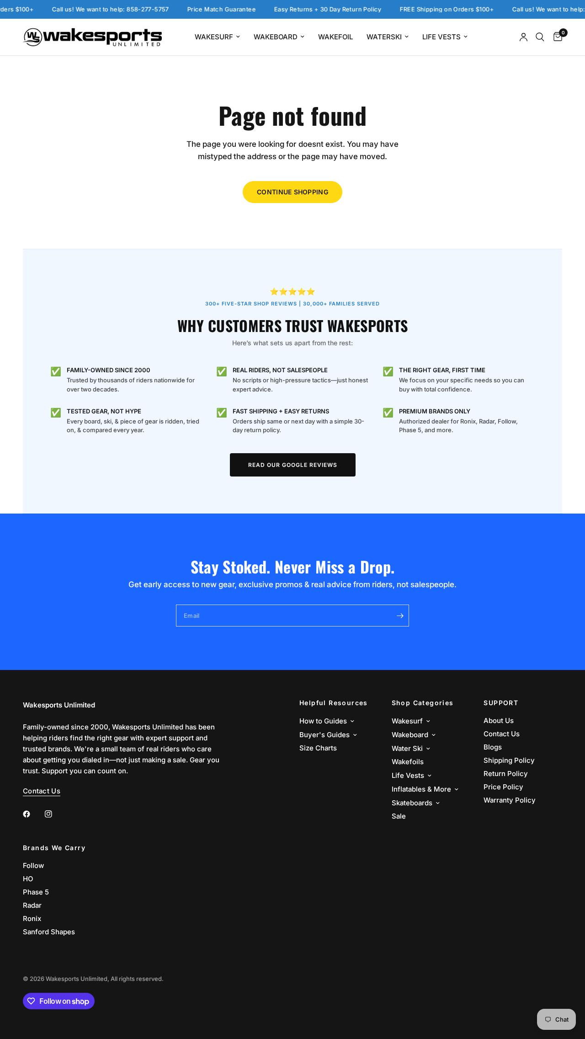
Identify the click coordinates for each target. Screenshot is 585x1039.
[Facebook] (33, 814)
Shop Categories (423, 703)
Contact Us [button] (41, 791)
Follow (33, 865)
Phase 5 (36, 892)
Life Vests (441, 36)
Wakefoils (408, 761)
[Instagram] (55, 814)
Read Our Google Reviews (292, 464)
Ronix (32, 918)
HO (28, 878)
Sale (399, 816)
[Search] (540, 37)
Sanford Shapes (49, 931)
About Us (499, 720)
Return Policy (506, 773)
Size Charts (318, 748)
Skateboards (412, 802)
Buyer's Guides (324, 734)
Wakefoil (335, 36)
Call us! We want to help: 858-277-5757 (101, 9)
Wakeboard (276, 36)
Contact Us (502, 733)
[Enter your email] (400, 616)
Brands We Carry (54, 848)
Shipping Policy (509, 760)
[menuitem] (217, 37)
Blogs (493, 747)
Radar (32, 905)
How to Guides (323, 721)
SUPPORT (501, 703)
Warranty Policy (510, 800)
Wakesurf (214, 36)
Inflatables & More (421, 789)
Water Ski (407, 748)
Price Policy (503, 786)
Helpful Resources (333, 703)
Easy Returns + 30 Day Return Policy (318, 9)
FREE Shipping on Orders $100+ (438, 9)
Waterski (384, 36)
